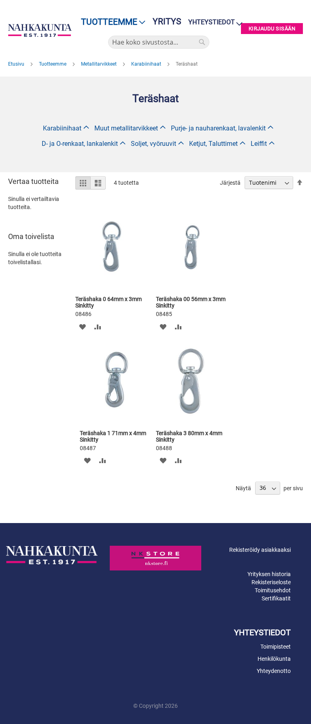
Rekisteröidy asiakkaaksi (260, 550)
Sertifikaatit (276, 598)
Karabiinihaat (146, 64)
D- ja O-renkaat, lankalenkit (80, 143)
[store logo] (40, 30)
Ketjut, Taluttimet (213, 143)
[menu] (111, 22)
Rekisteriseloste (271, 582)
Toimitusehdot (273, 590)
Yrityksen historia (269, 574)
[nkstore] (155, 558)
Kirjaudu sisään (272, 29)
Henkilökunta (274, 659)
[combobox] (158, 42)
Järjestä (230, 182)
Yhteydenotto (274, 671)
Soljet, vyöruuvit (153, 143)
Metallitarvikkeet (99, 64)
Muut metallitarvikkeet (126, 128)
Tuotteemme (53, 64)
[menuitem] (110, 22)
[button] (82, 326)
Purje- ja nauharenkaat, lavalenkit (218, 128)
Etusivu (17, 64)
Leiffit (259, 143)
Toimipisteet (275, 646)
